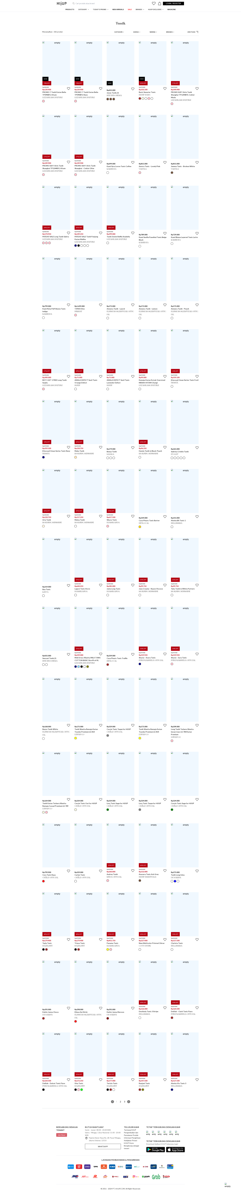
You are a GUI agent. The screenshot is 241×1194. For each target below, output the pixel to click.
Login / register (173, 3)
